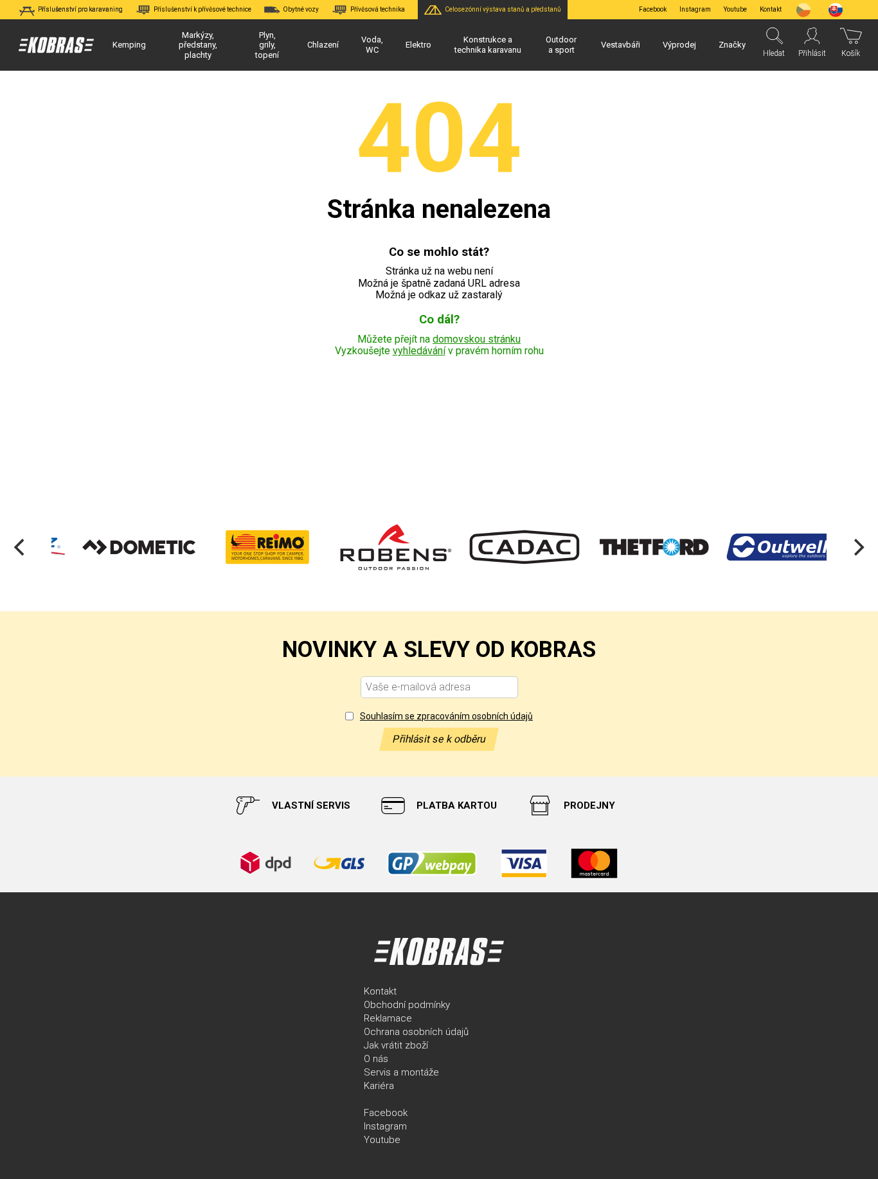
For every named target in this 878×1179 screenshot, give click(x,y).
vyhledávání (419, 351)
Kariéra (379, 1086)
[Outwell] (759, 547)
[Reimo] (245, 547)
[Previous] (20, 547)
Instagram (695, 9)
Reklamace (388, 1018)
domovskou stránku (477, 339)
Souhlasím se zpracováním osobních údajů (446, 716)
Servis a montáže (401, 1072)
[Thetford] (630, 547)
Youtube (735, 9)
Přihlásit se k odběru (439, 739)
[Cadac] (502, 547)
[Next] (857, 547)
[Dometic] (116, 547)
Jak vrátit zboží (396, 1045)
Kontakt (380, 991)
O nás (376, 1059)
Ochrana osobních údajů (416, 1032)
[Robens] (373, 547)
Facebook (653, 9)
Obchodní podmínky (407, 1005)
